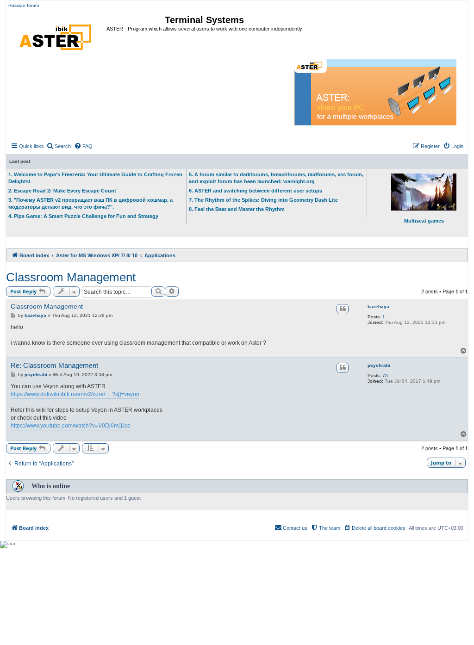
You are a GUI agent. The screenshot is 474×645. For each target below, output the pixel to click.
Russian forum (23, 5)
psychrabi (379, 365)
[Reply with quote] (343, 309)
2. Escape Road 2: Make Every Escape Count (62, 190)
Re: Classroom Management (54, 365)
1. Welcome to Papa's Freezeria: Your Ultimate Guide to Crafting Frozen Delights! (95, 178)
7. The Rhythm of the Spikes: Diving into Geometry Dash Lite (263, 200)
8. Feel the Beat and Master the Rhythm (237, 209)
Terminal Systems (204, 20)
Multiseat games (424, 220)
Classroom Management (71, 277)
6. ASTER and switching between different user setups (255, 190)
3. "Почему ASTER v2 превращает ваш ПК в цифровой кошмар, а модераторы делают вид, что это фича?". (90, 203)
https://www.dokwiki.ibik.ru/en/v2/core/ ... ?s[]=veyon (75, 394)
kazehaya (378, 306)
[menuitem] (58, 146)
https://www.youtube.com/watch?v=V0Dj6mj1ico (71, 425)
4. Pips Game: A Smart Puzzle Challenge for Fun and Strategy (83, 216)
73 (385, 375)
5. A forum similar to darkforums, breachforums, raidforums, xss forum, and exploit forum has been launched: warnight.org (276, 178)
